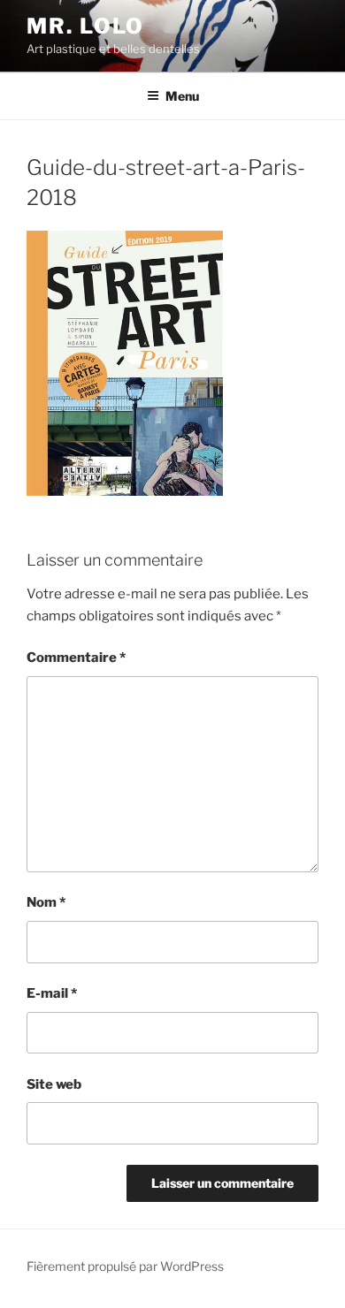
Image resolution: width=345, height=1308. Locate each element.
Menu (182, 95)
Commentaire (76, 657)
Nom (46, 902)
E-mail (52, 993)
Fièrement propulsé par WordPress (125, 1266)
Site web (54, 1084)
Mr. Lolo (85, 26)
